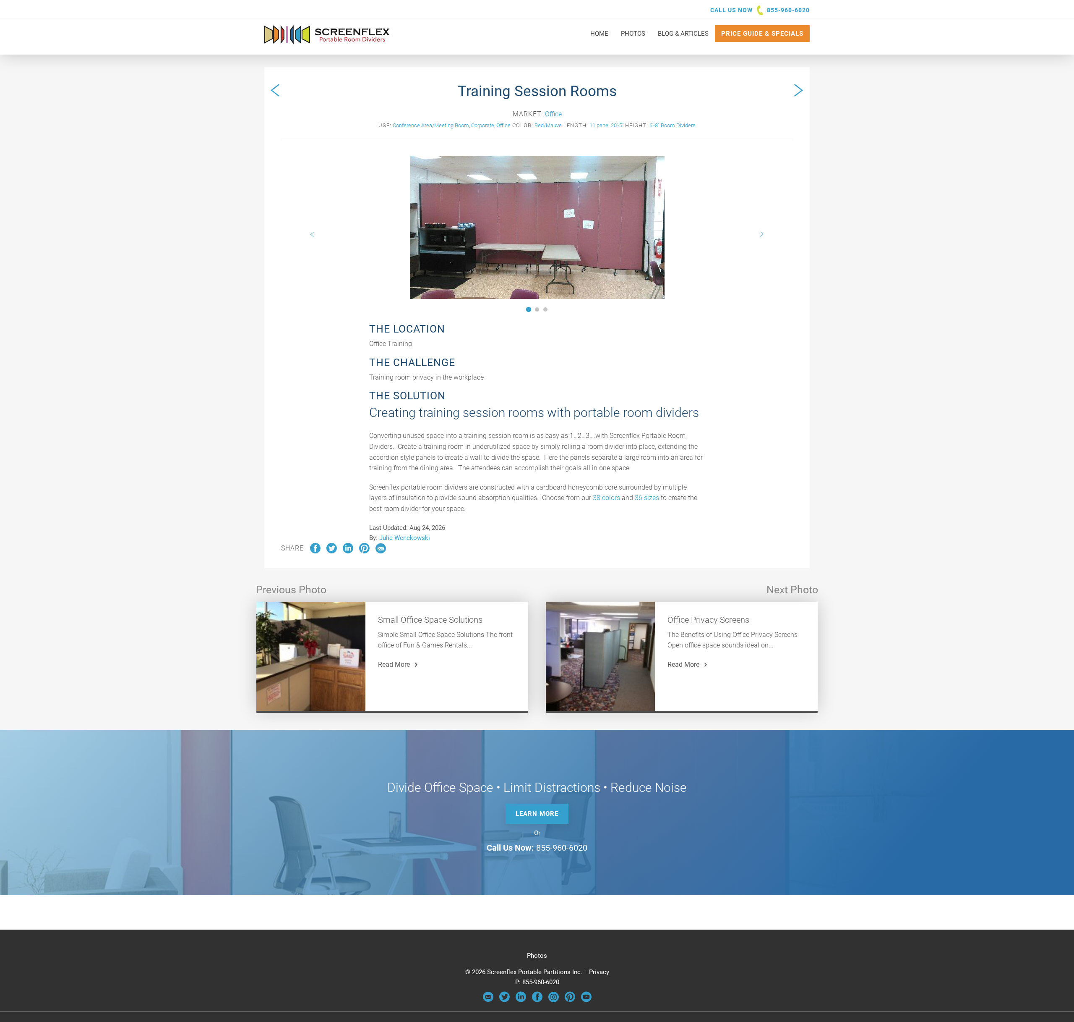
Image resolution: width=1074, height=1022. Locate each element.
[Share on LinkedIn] (348, 551)
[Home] (327, 40)
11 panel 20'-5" (606, 125)
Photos (537, 955)
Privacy (599, 972)
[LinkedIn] (521, 1000)
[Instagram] (553, 1000)
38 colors (606, 498)
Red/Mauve (548, 125)
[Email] (488, 1000)
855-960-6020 (788, 10)
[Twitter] (504, 1000)
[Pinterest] (570, 1000)
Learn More (537, 814)
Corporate (482, 125)
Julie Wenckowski (404, 538)
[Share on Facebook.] (315, 551)
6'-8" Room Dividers (672, 125)
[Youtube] (586, 1000)
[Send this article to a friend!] (380, 551)
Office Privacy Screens (708, 620)
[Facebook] (537, 1000)
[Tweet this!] (331, 551)
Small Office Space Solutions (430, 620)
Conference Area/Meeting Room (431, 125)
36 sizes (647, 498)
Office (553, 114)
